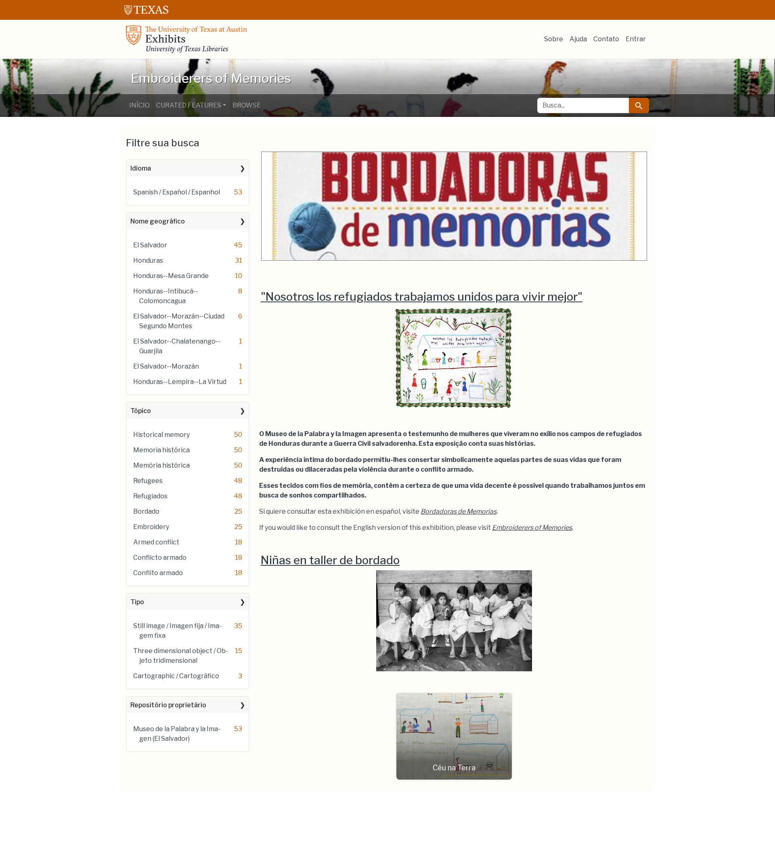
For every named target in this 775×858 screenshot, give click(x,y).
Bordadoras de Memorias (458, 511)
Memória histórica (161, 465)
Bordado (146, 511)
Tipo (137, 602)
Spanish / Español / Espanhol (176, 192)
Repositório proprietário (168, 705)
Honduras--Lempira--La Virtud (179, 382)
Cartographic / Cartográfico (176, 676)
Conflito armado (158, 573)
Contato (606, 39)
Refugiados (150, 496)
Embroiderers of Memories (532, 527)
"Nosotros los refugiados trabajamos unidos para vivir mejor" (421, 297)
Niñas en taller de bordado (330, 560)
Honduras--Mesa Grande (171, 276)
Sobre (553, 39)
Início (139, 105)
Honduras (148, 260)
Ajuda (578, 39)
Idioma (140, 168)
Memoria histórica (161, 450)
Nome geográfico (157, 221)
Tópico (140, 411)
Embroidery (151, 527)
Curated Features (188, 105)
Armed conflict (156, 542)
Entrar (636, 39)
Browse (246, 105)
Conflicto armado (159, 557)
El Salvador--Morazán (166, 366)
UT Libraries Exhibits (186, 39)
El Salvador (150, 245)
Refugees (148, 481)
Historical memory (161, 434)
